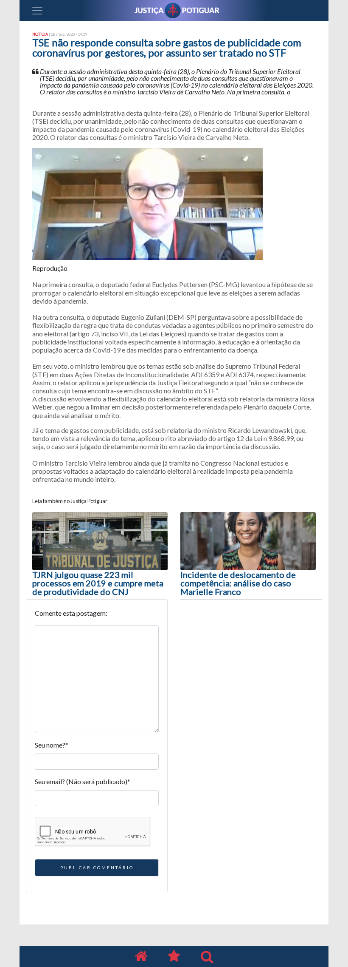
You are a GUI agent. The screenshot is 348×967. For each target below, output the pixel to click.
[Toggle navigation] (37, 11)
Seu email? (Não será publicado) (82, 781)
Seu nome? (51, 745)
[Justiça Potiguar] (140, 957)
